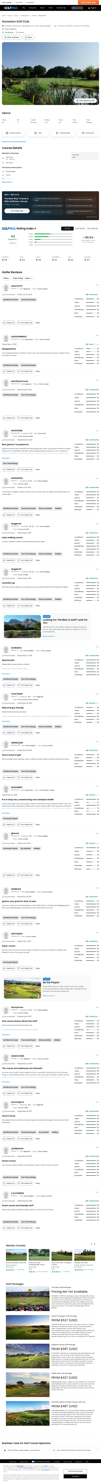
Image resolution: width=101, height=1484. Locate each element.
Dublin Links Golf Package (61, 1373)
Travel (51, 8)
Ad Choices (12, 1462)
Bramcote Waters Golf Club (16, 1263)
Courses (9, 15)
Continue (75, 1476)
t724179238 (16, 693)
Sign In (93, 8)
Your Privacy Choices (43, 1461)
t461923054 (17, 478)
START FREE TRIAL (88, 2)
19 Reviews (20, 32)
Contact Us (78, 1462)
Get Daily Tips (61, 8)
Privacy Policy (24, 1462)
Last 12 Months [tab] (93, 228)
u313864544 (17, 1148)
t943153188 (16, 430)
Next (94, 1244)
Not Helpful (26, 323)
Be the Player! (51, 982)
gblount (15, 833)
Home (3, 15)
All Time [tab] (67, 228)
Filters (6, 278)
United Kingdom (24, 15)
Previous (91, 1244)
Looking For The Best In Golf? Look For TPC (65, 621)
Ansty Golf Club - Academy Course (61, 1264)
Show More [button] (7, 182)
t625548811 (16, 787)
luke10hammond (19, 381)
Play (23, 8)
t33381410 (16, 889)
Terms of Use (67, 1462)
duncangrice (17, 1102)
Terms (45, 1466)
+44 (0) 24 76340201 (65, 26)
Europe (16, 15)
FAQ (87, 1462)
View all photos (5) (87, 100)
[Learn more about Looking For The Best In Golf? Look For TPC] (22, 626)
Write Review (21, 1269)
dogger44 (16, 523)
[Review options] (97, 285)
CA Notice (57, 1462)
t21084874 (16, 647)
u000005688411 (19, 336)
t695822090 (17, 742)
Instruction (32, 8)
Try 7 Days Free (17, 211)
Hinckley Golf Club (80, 1263)
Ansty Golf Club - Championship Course (37, 1264)
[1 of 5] (50, 73)
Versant (20, 1466)
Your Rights (45, 1470)
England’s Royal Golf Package (63, 1345)
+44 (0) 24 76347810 (82, 26)
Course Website (10, 29)
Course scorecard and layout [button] (14, 141)
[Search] (74, 7)
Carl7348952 (17, 1193)
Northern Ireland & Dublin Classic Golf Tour (68, 1402)
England (34, 15)
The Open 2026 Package (61, 1287)
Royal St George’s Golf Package (64, 1316)
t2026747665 (17, 1056)
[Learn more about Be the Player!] (22, 988)
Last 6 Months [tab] (80, 228)
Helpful (10, 323)
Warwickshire (42, 15)
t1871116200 (16, 933)
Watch (42, 8)
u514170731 (16, 286)
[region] (50, 1473)
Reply (38, 323)
